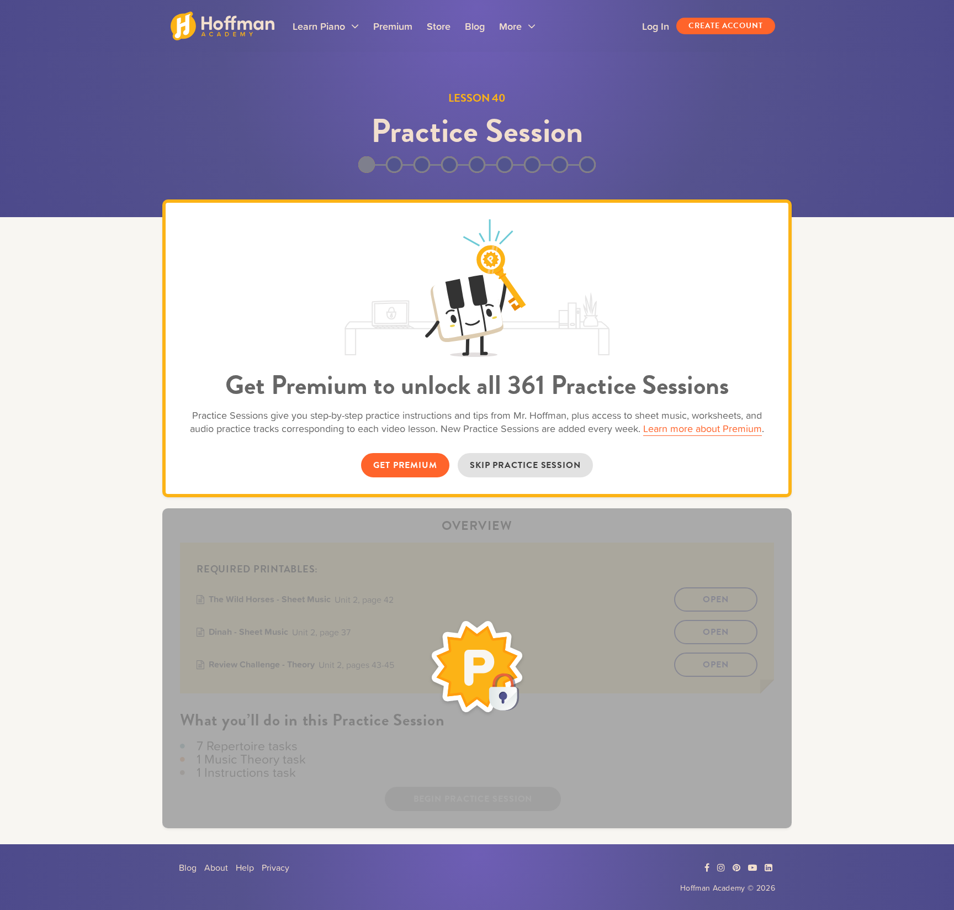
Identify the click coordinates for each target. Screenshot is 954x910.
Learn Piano (326, 30)
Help (245, 867)
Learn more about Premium (702, 428)
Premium (392, 26)
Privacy (275, 867)
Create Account (725, 25)
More (517, 30)
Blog (475, 26)
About (216, 867)
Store (439, 26)
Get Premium (405, 465)
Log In (655, 26)
